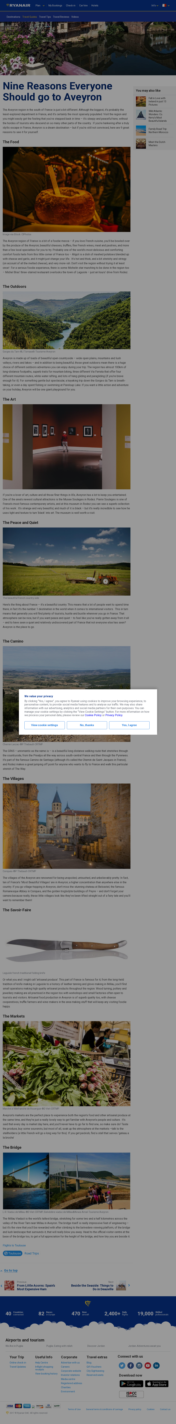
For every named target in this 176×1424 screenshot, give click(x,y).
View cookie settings (44, 725)
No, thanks (87, 725)
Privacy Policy (113, 715)
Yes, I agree (129, 725)
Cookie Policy (93, 715)
